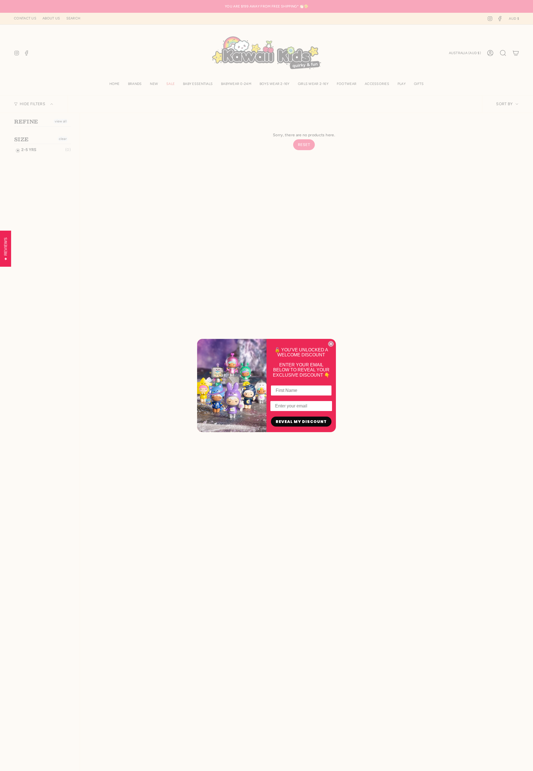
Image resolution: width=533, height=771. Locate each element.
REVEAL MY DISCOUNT (301, 421)
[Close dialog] (331, 344)
